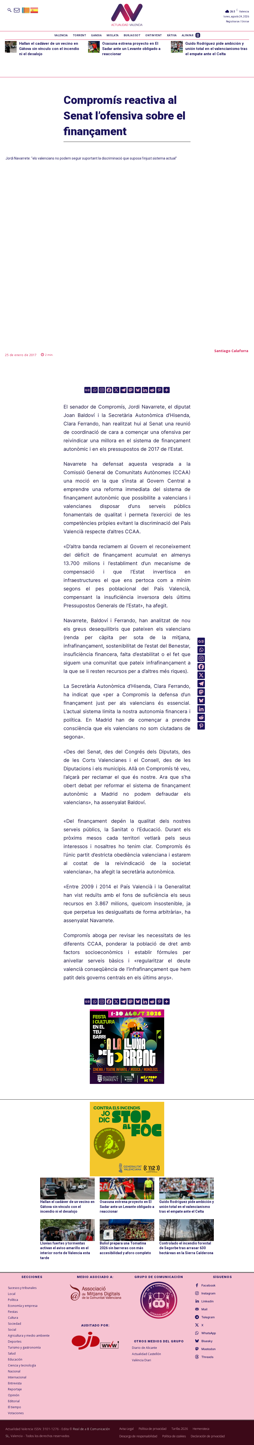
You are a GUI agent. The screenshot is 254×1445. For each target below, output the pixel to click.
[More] (166, 390)
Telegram (208, 1317)
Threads (207, 1357)
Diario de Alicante (144, 1348)
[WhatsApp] (197, 1333)
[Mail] (197, 1309)
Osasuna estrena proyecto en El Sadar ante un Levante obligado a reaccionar (131, 48)
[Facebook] (109, 390)
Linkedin (207, 1301)
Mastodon (208, 1349)
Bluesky (207, 1341)
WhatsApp (208, 1333)
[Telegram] (123, 390)
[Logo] (127, 15)
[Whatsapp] (95, 390)
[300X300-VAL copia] (127, 1139)
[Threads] (197, 1357)
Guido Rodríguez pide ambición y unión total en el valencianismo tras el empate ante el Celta (216, 48)
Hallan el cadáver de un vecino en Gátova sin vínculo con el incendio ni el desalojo (49, 48)
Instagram (208, 1293)
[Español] (34, 9)
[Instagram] (102, 390)
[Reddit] (152, 390)
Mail (204, 1309)
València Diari (141, 1360)
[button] (9, 9)
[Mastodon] (130, 390)
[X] (116, 390)
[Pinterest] (159, 390)
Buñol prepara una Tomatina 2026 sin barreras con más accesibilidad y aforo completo (125, 1248)
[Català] (26, 9)
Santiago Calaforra (231, 350)
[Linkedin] (145, 390)
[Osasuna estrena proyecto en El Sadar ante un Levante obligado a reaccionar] (94, 47)
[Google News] (87, 390)
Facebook (208, 1285)
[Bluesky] (138, 390)
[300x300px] (127, 1082)
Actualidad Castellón (146, 1354)
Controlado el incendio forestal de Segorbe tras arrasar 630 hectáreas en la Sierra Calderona (186, 1248)
